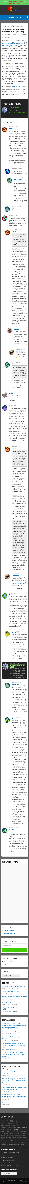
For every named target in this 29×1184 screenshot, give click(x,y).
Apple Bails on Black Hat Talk (10, 991)
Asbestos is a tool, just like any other (12, 1032)
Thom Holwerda (7, 34)
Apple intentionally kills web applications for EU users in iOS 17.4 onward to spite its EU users (14, 1080)
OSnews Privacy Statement (9, 1120)
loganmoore (15, 208)
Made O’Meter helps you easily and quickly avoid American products (14, 1088)
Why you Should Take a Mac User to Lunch (12, 1008)
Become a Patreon (8, 930)
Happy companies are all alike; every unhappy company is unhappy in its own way (13, 1045)
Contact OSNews (8, 1163)
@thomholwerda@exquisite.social (17, 112)
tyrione (11, 393)
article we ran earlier (18, 86)
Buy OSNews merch (9, 933)
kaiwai (11, 128)
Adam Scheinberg (22, 1127)
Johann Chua (15, 170)
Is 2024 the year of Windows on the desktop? (12, 1073)
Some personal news (8, 1103)
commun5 (12, 217)
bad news (14, 40)
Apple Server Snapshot (9, 1003)
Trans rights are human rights (11, 1165)
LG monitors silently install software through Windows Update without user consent (13, 1054)
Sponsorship (6, 1155)
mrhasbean (12, 406)
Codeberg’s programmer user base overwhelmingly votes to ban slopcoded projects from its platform (14, 1025)
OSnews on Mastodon (9, 1157)
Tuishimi (16, 329)
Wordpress (16, 1129)
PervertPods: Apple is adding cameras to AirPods (14, 1038)
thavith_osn (15, 632)
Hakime (14, 719)
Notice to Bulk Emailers (9, 1160)
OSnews (9, 1180)
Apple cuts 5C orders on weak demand (13, 986)
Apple (9, 25)
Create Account (8, 961)
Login (5, 964)
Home (4, 25)
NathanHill (12, 594)
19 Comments (6, 37)
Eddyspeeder (20, 351)
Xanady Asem (18, 179)
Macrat (14, 364)
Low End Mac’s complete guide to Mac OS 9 (14, 997)
